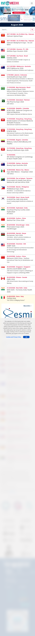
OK (26, 337)
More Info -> (28, 306)
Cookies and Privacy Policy (13, 337)
